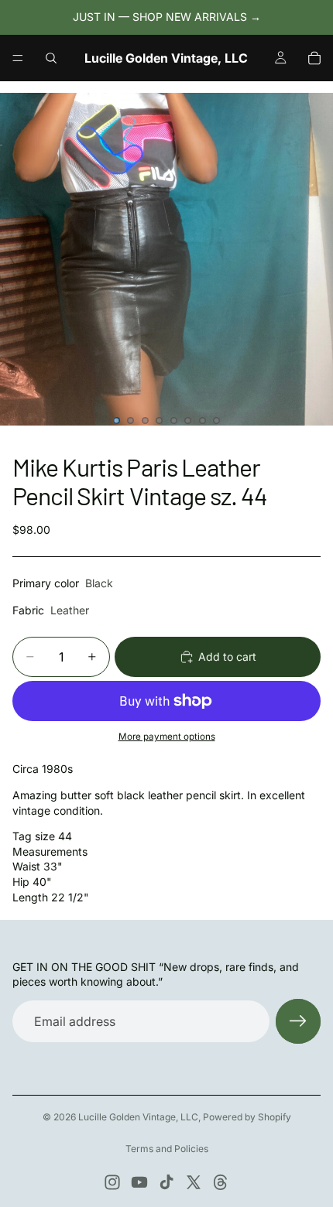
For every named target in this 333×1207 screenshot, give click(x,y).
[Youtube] (139, 1182)
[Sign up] (298, 1021)
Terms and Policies (166, 1148)
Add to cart (227, 656)
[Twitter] (193, 1182)
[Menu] (18, 58)
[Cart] (314, 58)
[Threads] (220, 1182)
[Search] (51, 58)
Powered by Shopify (247, 1117)
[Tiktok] (166, 1182)
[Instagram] (112, 1182)
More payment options (166, 736)
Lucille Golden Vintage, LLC (138, 1117)
